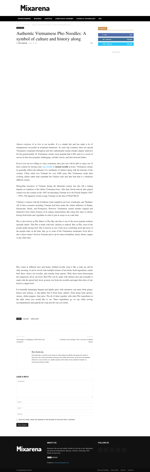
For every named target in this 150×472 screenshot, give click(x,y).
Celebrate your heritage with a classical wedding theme (76, 340)
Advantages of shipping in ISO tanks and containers (30, 340)
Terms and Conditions (103, 470)
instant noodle (35, 319)
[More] (39, 80)
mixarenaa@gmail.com (61, 462)
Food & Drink (25, 25)
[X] (23, 80)
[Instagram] (106, 450)
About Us (123, 470)
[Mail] (41, 365)
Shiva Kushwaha (22, 43)
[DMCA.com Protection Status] (52, 458)
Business (37, 19)
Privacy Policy (114, 470)
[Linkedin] (37, 365)
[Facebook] (18, 80)
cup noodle (47, 166)
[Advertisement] (94, 8)
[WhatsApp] (34, 80)
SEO (99, 19)
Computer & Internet (64, 19)
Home (18, 25)
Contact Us (131, 470)
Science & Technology (85, 19)
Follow (129, 39)
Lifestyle (48, 19)
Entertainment (24, 19)
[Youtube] (124, 450)
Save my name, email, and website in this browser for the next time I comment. (47, 419)
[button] (131, 19)
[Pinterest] (28, 80)
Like (131, 35)
